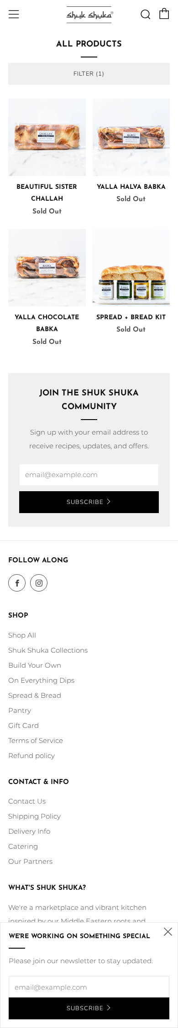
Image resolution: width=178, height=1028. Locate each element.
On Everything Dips (41, 680)
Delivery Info (29, 831)
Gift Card (23, 725)
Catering (23, 846)
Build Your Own (34, 665)
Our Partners (30, 861)
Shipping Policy (34, 816)
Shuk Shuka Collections (48, 650)
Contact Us (27, 801)
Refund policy (31, 755)
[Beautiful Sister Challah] (47, 137)
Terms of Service (35, 740)
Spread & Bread (34, 695)
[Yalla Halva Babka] (131, 137)
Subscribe (85, 502)
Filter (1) (89, 74)
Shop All (22, 635)
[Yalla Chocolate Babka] (47, 267)
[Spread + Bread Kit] (131, 267)
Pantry (19, 710)
